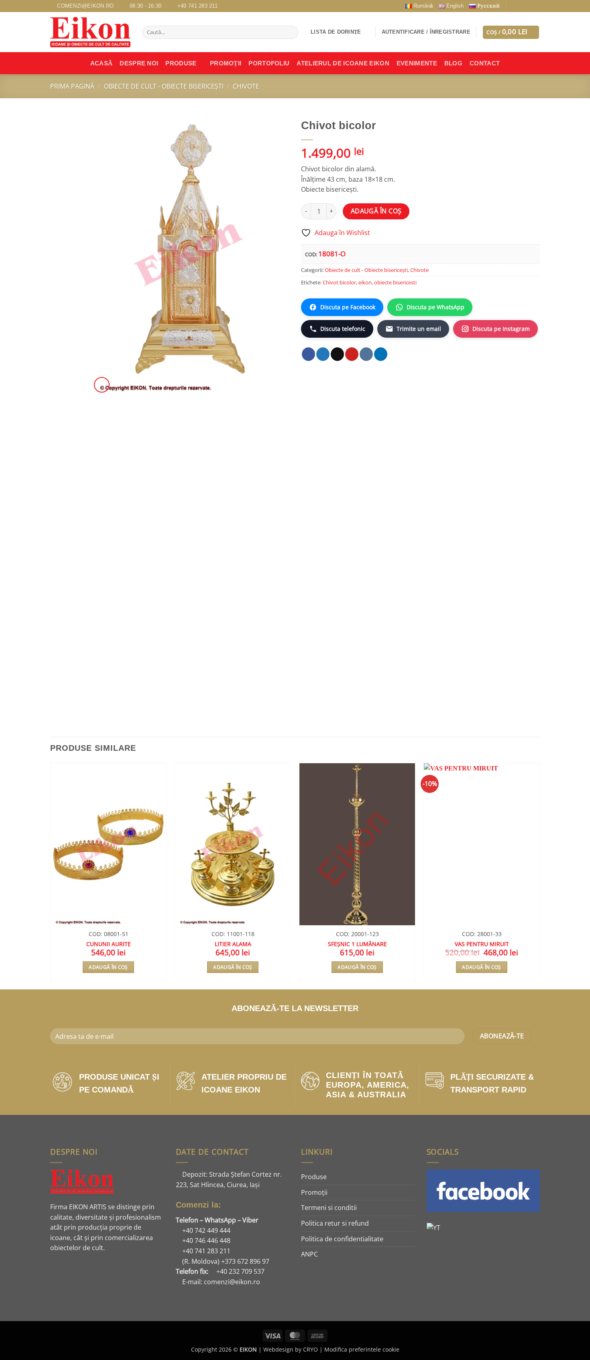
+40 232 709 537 (239, 1271)
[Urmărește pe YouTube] (535, 6)
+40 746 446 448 (205, 1240)
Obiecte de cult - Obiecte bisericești (164, 86)
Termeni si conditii (329, 1207)
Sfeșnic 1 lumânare (357, 944)
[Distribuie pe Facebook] (308, 354)
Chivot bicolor (339, 282)
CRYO (310, 1349)
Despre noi (139, 63)
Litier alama (233, 944)
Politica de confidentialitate (342, 1238)
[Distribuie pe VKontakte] (366, 354)
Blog (453, 63)
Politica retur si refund (335, 1223)
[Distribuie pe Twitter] (323, 354)
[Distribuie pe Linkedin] (380, 354)
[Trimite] (290, 32)
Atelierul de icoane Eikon (343, 63)
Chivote (246, 86)
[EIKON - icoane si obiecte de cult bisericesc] (90, 32)
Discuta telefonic (342, 328)
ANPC (309, 1254)
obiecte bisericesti (395, 282)
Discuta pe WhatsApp (435, 307)
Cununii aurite (108, 944)
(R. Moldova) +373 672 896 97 (225, 1261)
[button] (426, 32)
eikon (365, 282)
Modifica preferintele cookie (361, 1349)
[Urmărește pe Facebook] (513, 6)
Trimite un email (419, 328)
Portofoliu (268, 63)
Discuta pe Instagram (501, 328)
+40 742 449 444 (205, 1230)
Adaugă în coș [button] (108, 967)
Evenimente (417, 63)
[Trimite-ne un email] (520, 6)
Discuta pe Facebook (347, 307)
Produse (180, 63)
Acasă (101, 63)
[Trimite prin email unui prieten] (337, 354)
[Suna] (528, 6)
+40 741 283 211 (205, 1250)
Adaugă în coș (376, 211)
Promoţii (225, 63)
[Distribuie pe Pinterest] (351, 354)
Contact (485, 63)
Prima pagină (72, 86)
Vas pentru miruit (482, 944)
